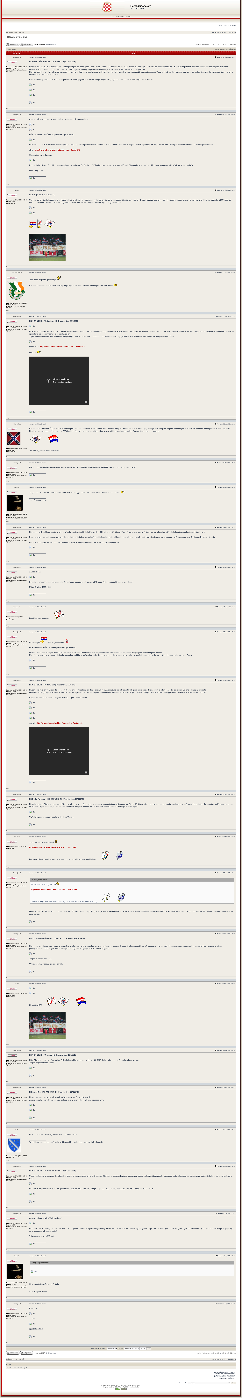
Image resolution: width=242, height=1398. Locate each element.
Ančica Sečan (135, 1387)
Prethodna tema (219, 49)
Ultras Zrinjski (16, 37)
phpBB (111, 1385)
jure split (17, 836)
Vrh (7, 108)
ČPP (112, 16)
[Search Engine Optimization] (121, 1389)
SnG (16, 1130)
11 (213, 44)
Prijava (128, 16)
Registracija (120, 16)
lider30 (16, 487)
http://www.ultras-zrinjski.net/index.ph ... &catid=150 (59, 723)
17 (228, 44)
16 (226, 44)
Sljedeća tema (231, 49)
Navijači (22, 32)
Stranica (198, 44)
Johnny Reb (17, 424)
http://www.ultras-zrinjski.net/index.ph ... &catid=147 (63, 347)
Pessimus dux (17, 272)
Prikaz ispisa (11, 49)
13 (218, 44)
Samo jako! (17, 57)
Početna (9, 32)
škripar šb (16, 607)
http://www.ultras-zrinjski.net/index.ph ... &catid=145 (57, 150)
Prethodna (205, 44)
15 (223, 44)
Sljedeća (233, 44)
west (16, 190)
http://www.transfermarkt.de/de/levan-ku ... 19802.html (52, 847)
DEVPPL (118, 1387)
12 (216, 44)
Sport (15, 32)
